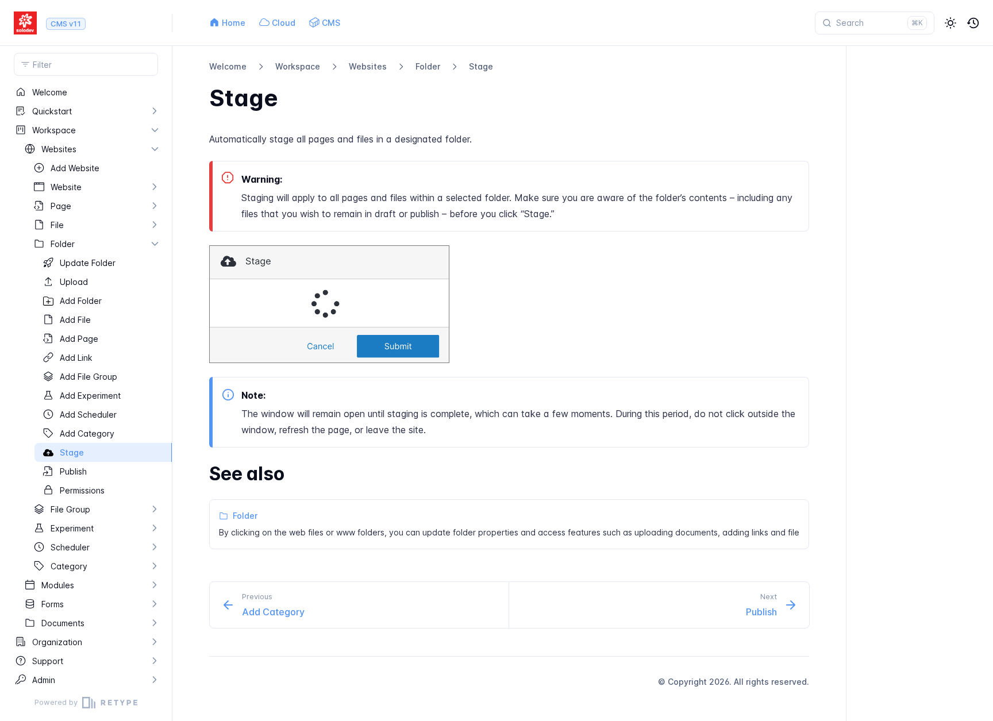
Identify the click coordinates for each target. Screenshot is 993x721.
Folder (427, 66)
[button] (950, 22)
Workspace (297, 66)
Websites (368, 66)
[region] (86, 383)
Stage (481, 66)
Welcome (228, 66)
